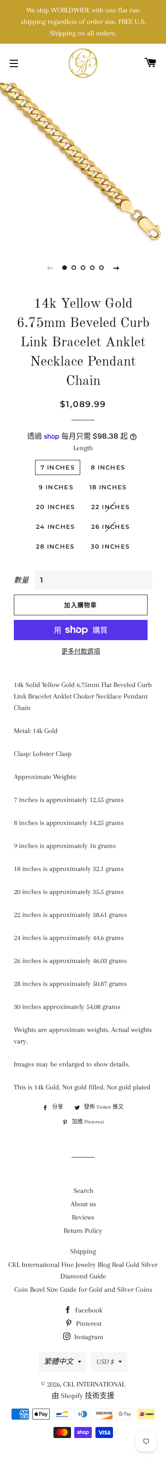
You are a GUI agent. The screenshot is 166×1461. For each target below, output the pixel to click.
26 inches (110, 526)
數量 (21, 580)
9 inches (56, 487)
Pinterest (87, 1323)
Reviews (83, 1217)
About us (83, 1204)
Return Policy (83, 1230)
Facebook (87, 1310)
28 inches (55, 546)
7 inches (58, 467)
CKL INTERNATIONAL (94, 1384)
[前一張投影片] (50, 268)
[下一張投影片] (116, 268)
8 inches (108, 467)
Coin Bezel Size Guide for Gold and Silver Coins (83, 1289)
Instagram (87, 1337)
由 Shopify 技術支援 (83, 1396)
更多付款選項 (80, 651)
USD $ (105, 1362)
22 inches (110, 506)
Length (83, 448)
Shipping (83, 1251)
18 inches (108, 487)
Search (83, 1190)
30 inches (110, 546)
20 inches (55, 506)
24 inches (55, 526)
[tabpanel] (83, 163)
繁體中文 (58, 1362)
